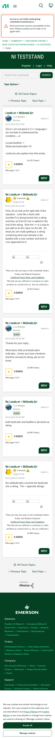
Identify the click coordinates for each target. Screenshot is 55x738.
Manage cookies (27, 733)
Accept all (27, 725)
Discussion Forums (36, 40)
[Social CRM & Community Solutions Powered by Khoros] (26, 584)
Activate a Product (22, 688)
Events (9, 672)
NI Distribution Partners (15, 646)
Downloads (9, 684)
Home (5, 40)
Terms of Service (31, 650)
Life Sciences (22, 631)
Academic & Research (14, 623)
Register (26, 65)
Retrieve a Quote (13, 650)
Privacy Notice (30, 711)
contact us (27, 28)
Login (39, 65)
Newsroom (19, 669)
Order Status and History (38, 646)
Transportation (12, 634)
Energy (34, 627)
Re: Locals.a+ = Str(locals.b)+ (21, 194)
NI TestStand (44, 44)
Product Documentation (27, 684)
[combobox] (20, 75)
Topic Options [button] (11, 84)
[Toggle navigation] (15, 6)
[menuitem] (41, 6)
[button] (9, 165)
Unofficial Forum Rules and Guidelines (27, 277)
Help (49, 65)
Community (17, 40)
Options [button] (44, 119)
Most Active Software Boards (18, 44)
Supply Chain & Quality (37, 669)
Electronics (23, 627)
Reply (44, 178)
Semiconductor (38, 631)
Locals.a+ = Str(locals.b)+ (19, 112)
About (32, 665)
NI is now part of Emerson (16, 665)
